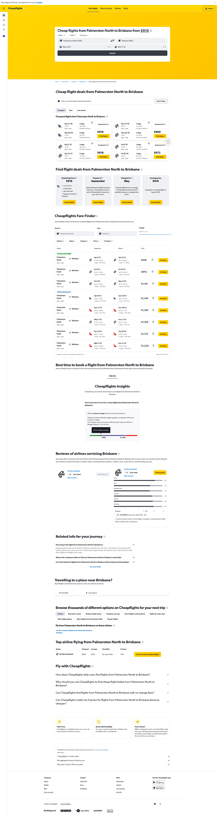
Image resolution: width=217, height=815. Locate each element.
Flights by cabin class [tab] (157, 614)
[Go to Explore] (4, 29)
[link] (69, 202)
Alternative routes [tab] (74, 614)
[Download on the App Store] (158, 788)
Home (56, 81)
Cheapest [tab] (61, 110)
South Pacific (64, 81)
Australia (73, 81)
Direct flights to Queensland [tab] (135, 614)
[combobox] (62, 35)
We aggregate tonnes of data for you (71, 760)
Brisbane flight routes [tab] (93, 614)
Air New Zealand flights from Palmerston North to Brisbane (74, 632)
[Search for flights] (4, 15)
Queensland (82, 81)
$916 (144, 30)
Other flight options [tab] (65, 619)
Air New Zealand (73, 471)
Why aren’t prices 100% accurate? (70, 764)
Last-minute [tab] (81, 110)
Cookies (39, 2)
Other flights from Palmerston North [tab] (90, 619)
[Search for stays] (4, 20)
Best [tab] (70, 110)
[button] (214, 2)
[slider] (170, 234)
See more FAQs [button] (95, 567)
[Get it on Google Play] (158, 782)
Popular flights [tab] (112, 619)
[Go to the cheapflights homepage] (16, 8)
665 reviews (72, 478)
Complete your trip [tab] (113, 614)
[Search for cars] (4, 25)
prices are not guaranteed (101, 750)
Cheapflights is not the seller (68, 756)
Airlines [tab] (60, 614)
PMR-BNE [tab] (112, 376)
